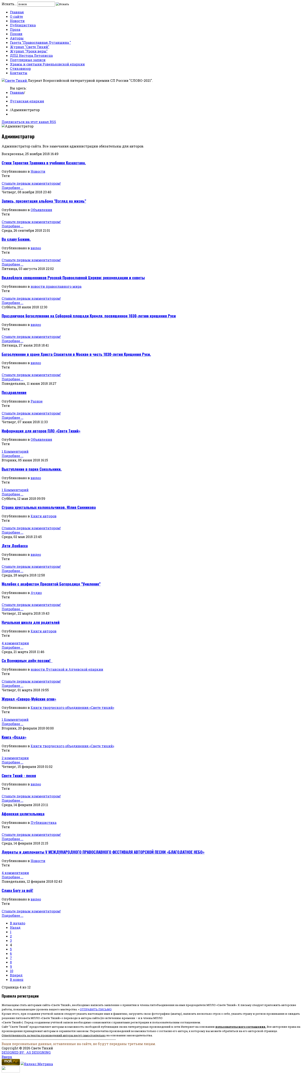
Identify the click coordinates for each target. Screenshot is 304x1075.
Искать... (9, 4)
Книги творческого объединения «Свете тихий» (72, 707)
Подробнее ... (12, 187)
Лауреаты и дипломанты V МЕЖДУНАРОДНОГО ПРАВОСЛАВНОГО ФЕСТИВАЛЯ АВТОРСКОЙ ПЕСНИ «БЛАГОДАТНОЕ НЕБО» (103, 852)
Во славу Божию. (16, 239)
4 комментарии (15, 643)
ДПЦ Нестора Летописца (31, 55)
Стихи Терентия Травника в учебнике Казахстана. (44, 162)
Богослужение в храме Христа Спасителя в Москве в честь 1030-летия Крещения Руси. (76, 354)
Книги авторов (43, 516)
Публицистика (23, 25)
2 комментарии (15, 758)
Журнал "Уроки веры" (29, 51)
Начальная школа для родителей (31, 622)
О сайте (16, 16)
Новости (17, 21)
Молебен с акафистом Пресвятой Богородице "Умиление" (51, 584)
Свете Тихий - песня (19, 775)
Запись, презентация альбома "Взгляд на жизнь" (44, 201)
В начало (17, 923)
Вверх (7, 1057)
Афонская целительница (23, 813)
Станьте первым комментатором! (31, 183)
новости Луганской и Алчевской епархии (67, 669)
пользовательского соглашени (239, 1027)
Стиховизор (20, 68)
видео (36, 248)
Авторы (17, 38)
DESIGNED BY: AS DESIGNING (26, 1052)
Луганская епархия (27, 101)
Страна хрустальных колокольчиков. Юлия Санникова (49, 507)
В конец (16, 979)
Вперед (16, 975)
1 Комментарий (15, 451)
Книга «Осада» (14, 737)
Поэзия (16, 34)
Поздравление (14, 392)
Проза (15, 29)
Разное (37, 401)
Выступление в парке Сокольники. (32, 469)
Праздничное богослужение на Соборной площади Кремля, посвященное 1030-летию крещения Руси (89, 315)
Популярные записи (27, 60)
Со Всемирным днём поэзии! (27, 660)
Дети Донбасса (15, 545)
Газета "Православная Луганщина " (40, 42)
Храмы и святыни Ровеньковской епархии (47, 64)
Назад (15, 927)
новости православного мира (56, 286)
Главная (17, 12)
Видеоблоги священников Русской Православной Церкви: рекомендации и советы (73, 277)
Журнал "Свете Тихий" (29, 47)
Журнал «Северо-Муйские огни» (29, 699)
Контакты (18, 73)
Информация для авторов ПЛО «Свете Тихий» (41, 431)
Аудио (36, 592)
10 (11, 971)
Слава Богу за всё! (17, 890)
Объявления (41, 210)
